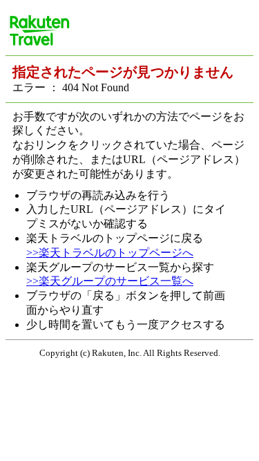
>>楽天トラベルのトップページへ (109, 252)
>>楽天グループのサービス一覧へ (109, 281)
